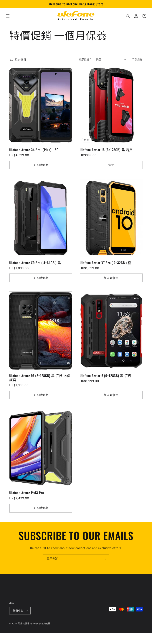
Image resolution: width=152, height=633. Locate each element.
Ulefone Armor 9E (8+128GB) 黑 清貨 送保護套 (39, 378)
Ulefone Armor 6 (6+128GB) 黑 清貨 (105, 376)
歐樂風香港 (23, 623)
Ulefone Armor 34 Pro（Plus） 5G (33, 150)
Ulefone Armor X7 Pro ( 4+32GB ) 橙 (105, 263)
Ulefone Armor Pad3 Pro (26, 493)
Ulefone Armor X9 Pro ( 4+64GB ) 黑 (35, 263)
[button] (8, 16)
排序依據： (85, 59)
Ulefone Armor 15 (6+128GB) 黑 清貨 (106, 150)
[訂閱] (105, 559)
